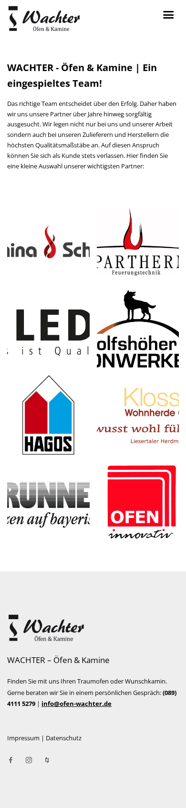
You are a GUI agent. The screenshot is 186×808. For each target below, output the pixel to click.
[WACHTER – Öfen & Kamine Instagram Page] (28, 760)
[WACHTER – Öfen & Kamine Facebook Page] (10, 760)
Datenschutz (64, 738)
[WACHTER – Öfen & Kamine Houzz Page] (46, 760)
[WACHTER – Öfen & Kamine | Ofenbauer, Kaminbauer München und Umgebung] (93, 628)
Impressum (23, 738)
